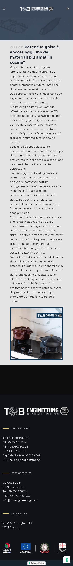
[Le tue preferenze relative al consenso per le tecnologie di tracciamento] (66, 559)
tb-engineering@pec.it (25, 459)
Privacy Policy (37, 563)
